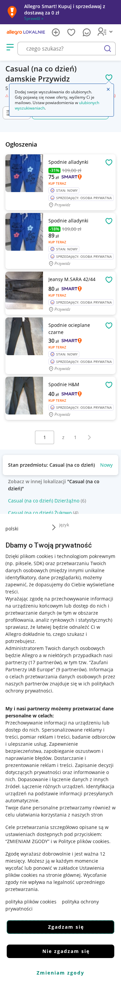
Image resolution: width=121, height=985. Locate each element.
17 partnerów (45, 662)
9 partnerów (71, 669)
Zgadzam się (66, 927)
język (64, 524)
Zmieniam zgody (60, 972)
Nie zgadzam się (66, 951)
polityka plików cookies (30, 901)
